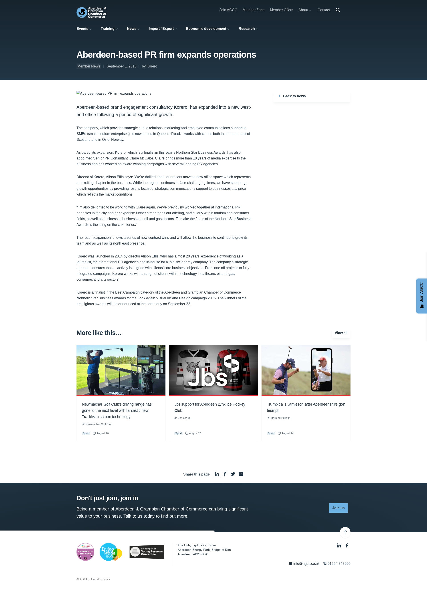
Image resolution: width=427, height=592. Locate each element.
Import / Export (161, 29)
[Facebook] (347, 546)
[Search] (337, 10)
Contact (324, 10)
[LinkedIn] (339, 546)
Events (82, 29)
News (131, 29)
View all (341, 333)
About (303, 10)
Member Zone (254, 10)
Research (247, 29)
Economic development (206, 29)
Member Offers (281, 10)
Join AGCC (228, 10)
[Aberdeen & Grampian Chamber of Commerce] (91, 12)
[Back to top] (345, 532)
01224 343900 (338, 563)
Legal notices (100, 579)
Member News (88, 66)
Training (108, 29)
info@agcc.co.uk (306, 563)
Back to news (294, 96)
